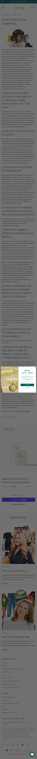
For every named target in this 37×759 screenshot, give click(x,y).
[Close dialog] (35, 367)
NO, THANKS (27, 387)
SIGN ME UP (27, 384)
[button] (32, 754)
